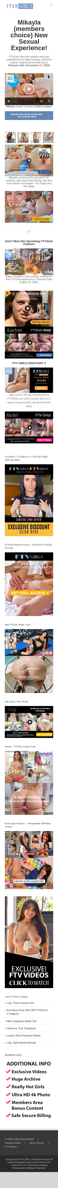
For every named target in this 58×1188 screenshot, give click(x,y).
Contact (14, 1165)
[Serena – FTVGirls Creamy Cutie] (29, 783)
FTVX (21, 1159)
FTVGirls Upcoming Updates (19, 1139)
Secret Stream (36, 1143)
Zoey (31, 186)
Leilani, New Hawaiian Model (23, 1035)
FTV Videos (11, 1146)
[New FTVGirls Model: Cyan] (29, 661)
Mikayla (10, 106)
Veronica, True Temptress (21, 1028)
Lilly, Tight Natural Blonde (21, 1042)
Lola (8, 276)
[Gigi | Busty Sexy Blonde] (29, 722)
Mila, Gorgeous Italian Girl (21, 1021)
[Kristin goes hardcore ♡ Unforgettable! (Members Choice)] (29, 860)
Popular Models (13, 1143)
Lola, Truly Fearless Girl (20, 1003)
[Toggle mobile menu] (51, 5)
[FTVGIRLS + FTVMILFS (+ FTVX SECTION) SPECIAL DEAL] (29, 500)
